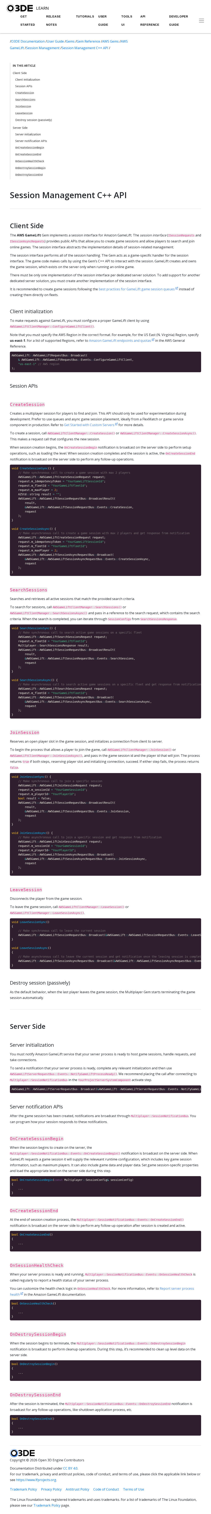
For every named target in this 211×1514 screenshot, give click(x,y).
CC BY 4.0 (70, 1468)
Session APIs (23, 86)
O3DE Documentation (28, 41)
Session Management (43, 48)
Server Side (20, 128)
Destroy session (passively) (33, 120)
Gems (70, 41)
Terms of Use (133, 1489)
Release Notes (53, 20)
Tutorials (85, 16)
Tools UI (126, 20)
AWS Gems (111, 41)
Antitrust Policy (77, 1489)
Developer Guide (178, 20)
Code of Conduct (106, 1489)
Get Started (27, 20)
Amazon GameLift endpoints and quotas (120, 340)
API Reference (149, 20)
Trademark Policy (23, 1489)
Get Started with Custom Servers (89, 425)
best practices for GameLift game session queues (137, 289)
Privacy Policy (51, 1489)
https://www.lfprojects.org (36, 1480)
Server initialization (28, 134)
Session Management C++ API (85, 48)
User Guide (103, 20)
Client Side (20, 73)
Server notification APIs (31, 141)
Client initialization (27, 79)
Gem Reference (89, 41)
